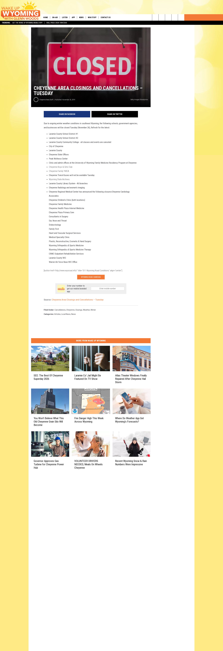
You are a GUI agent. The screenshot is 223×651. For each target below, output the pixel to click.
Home (45, 17)
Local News (65, 314)
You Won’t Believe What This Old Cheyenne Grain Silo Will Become (49, 422)
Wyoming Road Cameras (91, 277)
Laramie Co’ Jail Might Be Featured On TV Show (87, 377)
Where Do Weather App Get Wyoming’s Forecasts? (129, 420)
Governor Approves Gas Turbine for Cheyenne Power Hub (49, 464)
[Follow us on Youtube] (181, 17)
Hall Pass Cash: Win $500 (56, 23)
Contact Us (106, 17)
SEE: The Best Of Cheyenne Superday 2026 (48, 377)
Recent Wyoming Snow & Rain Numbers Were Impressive (131, 462)
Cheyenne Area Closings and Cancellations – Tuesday (77, 299)
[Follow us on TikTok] (175, 17)
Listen (64, 17)
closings (78, 310)
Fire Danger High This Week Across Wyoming (88, 420)
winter (93, 310)
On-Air (55, 17)
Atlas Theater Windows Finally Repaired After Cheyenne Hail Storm (131, 379)
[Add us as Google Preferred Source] (162, 17)
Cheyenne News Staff (46, 100)
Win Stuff (92, 17)
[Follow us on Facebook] (168, 17)
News (81, 17)
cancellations (60, 310)
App (73, 17)
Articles (57, 314)
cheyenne (70, 310)
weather (86, 310)
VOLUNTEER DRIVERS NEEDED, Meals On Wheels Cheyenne (88, 464)
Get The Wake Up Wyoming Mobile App (27, 23)
